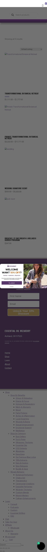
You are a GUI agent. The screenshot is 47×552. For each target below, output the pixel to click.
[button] (41, 546)
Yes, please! (12, 282)
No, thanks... (12, 286)
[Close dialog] (45, 265)
